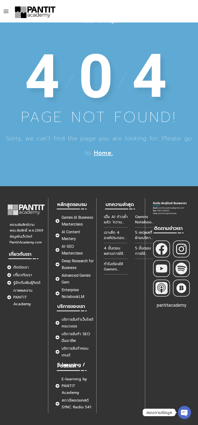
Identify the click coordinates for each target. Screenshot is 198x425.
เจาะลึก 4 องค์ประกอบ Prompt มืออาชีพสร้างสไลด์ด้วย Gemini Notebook (114, 235)
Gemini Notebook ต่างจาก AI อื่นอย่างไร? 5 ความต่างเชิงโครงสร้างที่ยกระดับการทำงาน (144, 219)
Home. (103, 153)
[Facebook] (161, 249)
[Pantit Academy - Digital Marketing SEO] (35, 11)
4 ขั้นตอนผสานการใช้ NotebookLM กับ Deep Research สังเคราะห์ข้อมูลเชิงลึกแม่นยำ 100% (116, 251)
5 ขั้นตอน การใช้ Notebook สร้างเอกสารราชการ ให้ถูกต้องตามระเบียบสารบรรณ (144, 251)
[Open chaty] (184, 412)
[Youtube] (161, 268)
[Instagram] (181, 249)
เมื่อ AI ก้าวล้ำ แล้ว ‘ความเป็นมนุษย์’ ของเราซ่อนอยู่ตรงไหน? (116, 219)
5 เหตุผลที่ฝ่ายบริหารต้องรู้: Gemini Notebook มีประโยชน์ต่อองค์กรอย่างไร (144, 235)
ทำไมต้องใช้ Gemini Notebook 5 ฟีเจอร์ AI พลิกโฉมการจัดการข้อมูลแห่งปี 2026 (115, 266)
